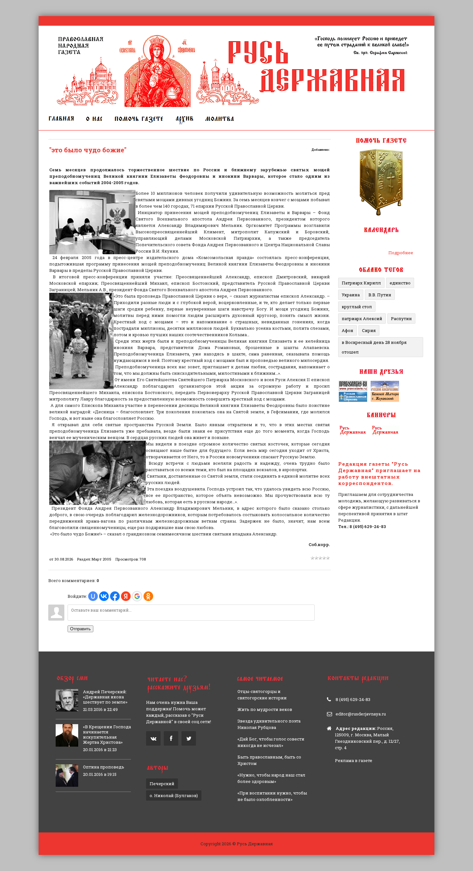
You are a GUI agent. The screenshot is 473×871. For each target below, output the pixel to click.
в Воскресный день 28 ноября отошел (374, 347)
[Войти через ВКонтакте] (104, 596)
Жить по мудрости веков (264, 709)
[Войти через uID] (93, 596)
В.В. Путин (379, 295)
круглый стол (357, 307)
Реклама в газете (353, 760)
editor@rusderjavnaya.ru (361, 714)
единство (400, 283)
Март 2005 (101, 559)
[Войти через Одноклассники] (148, 596)
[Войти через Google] (137, 596)
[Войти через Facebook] (115, 596)
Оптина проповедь (103, 767)
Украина (351, 295)
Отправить (80, 628)
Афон (347, 330)
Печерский (162, 783)
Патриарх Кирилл (361, 283)
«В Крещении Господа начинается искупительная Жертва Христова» (107, 734)
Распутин (401, 318)
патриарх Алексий (362, 318)
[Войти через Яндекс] (126, 596)
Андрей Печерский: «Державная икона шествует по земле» (105, 697)
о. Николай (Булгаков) (174, 795)
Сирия (369, 330)
